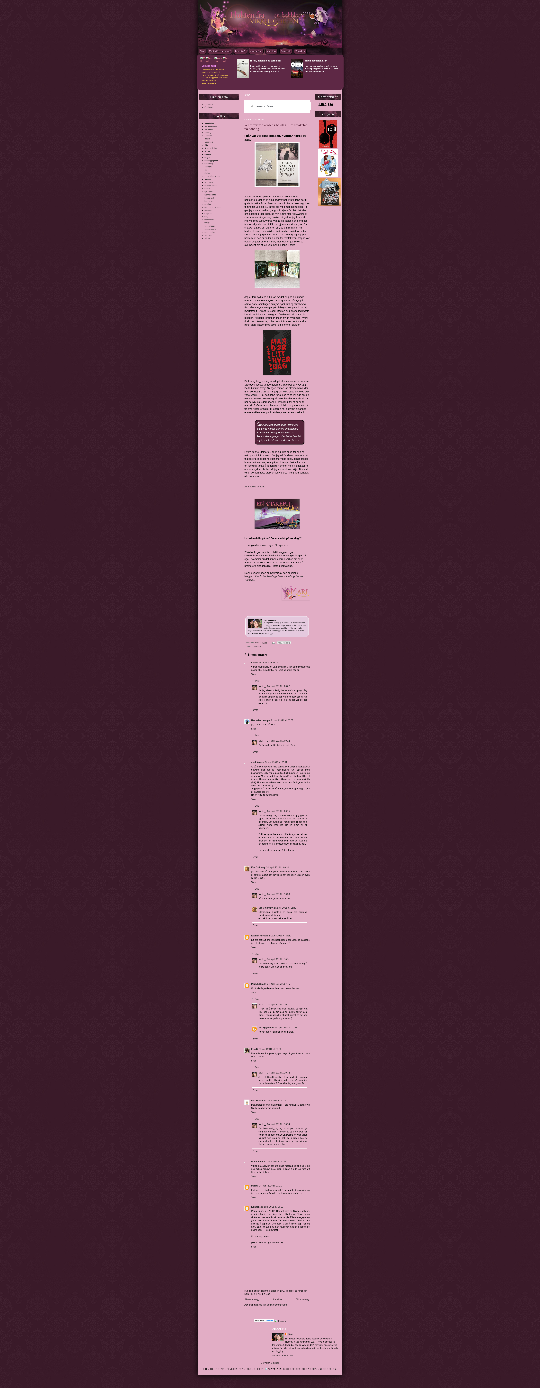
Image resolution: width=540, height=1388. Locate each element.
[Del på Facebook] (286, 642)
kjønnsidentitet (210, 195)
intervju (207, 189)
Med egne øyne (292, 391)
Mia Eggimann (258, 984)
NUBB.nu (301, 625)
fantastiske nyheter (212, 176)
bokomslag (208, 164)
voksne (207, 238)
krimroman (208, 201)
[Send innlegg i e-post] (273, 643)
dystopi (207, 173)
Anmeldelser (256, 51)
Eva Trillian (257, 1100)
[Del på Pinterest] (289, 642)
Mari (257, 643)
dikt (205, 170)
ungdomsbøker (210, 229)
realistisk (208, 210)
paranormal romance (212, 207)
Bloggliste (300, 51)
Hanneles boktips (260, 720)
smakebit (257, 647)
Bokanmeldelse (210, 126)
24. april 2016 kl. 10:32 (278, 1073)
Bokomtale (208, 129)
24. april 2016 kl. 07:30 (280, 935)
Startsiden (277, 1299)
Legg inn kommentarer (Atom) (272, 1305)
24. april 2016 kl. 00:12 (278, 741)
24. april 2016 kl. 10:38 (275, 1161)
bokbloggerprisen (211, 161)
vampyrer (208, 235)
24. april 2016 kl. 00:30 (277, 867)
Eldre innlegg (302, 1299)
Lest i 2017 (240, 51)
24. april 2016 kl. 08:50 (270, 1049)
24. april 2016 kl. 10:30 (278, 894)
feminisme (208, 182)
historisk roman (210, 185)
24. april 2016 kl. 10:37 (285, 1027)
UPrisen (207, 151)
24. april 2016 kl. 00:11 (276, 762)
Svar (253, 674)
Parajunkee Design (323, 1369)
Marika (254, 1186)
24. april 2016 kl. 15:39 (285, 908)
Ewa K (254, 1049)
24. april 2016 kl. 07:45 (278, 984)
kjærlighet (208, 192)
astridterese (257, 762)
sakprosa (208, 213)
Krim (206, 145)
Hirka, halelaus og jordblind (265, 60)
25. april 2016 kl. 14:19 (271, 1207)
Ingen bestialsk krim (316, 60)
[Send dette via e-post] (278, 642)
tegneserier (208, 220)
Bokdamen (257, 1161)
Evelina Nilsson (259, 935)
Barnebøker (209, 123)
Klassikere (208, 142)
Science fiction (210, 148)
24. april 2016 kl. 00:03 (270, 662)
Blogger (275, 1363)
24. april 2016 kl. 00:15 (278, 811)
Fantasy (207, 133)
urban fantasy (210, 232)
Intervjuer (271, 51)
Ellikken (255, 1207)
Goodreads (208, 107)
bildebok (207, 154)
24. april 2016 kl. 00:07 (278, 686)
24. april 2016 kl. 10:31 (278, 959)
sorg (206, 217)
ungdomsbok (209, 226)
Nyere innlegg (252, 1299)
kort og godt (209, 198)
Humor (207, 139)
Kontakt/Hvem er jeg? (220, 51)
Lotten (254, 662)
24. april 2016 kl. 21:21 (270, 1186)
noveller (207, 204)
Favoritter (208, 136)
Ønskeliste (286, 51)
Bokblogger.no (278, 630)
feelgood (207, 179)
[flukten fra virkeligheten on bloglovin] (264, 1321)
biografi (207, 157)
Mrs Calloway (258, 867)
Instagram (208, 104)
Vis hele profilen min (282, 1355)
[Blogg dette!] (281, 642)
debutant (208, 167)
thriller (206, 223)
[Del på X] (284, 642)
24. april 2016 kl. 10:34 (278, 1124)
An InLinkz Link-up (254, 486)
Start (202, 51)
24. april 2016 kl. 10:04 (275, 1100)
